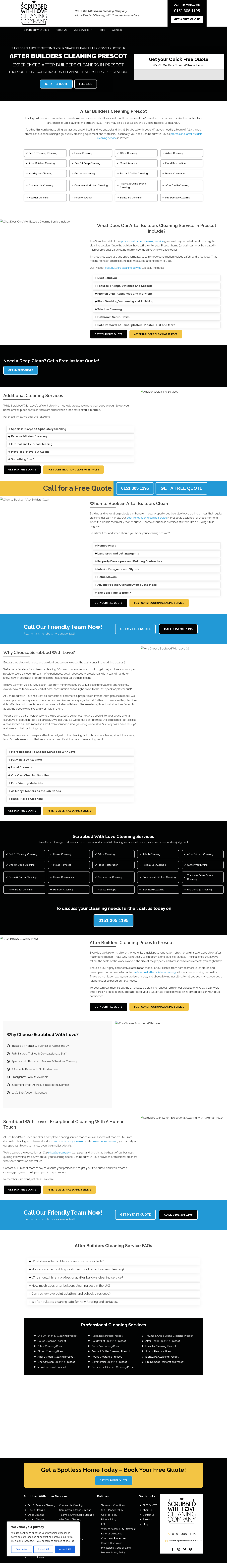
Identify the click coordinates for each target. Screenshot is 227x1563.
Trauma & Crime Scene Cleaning (76, 1515)
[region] (43, 1538)
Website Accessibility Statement (118, 1529)
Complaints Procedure (113, 1538)
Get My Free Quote (20, 370)
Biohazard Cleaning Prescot (161, 1356)
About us (147, 1510)
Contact (117, 29)
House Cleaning (36, 1510)
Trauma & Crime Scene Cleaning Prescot (169, 1335)
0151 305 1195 (187, 10)
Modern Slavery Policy (113, 1552)
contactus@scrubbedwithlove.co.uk (185, 1541)
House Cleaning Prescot (52, 1340)
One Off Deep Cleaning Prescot (56, 1361)
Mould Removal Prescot (52, 1367)
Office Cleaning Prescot (51, 1346)
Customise (22, 1549)
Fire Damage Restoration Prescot (164, 1361)
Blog (102, 29)
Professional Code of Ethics (116, 1547)
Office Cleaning (36, 1515)
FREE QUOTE (150, 1505)
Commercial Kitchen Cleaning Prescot (114, 1367)
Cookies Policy (109, 1515)
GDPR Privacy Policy (112, 1510)
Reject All (43, 1549)
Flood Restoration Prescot (107, 1335)
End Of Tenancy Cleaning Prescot (57, 1335)
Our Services (81, 29)
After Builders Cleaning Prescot (56, 1356)
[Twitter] (184, 1549)
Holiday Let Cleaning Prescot (109, 1340)
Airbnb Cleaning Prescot (52, 1351)
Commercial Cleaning (71, 1505)
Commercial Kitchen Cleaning (75, 1510)
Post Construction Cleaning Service (159, 603)
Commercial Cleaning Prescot (109, 1361)
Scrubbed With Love (36, 29)
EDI (103, 1524)
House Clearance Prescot (107, 1356)
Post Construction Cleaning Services (73, 469)
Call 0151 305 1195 (178, 629)
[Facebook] (172, 1549)
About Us (61, 29)
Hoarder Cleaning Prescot (160, 1346)
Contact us (148, 1515)
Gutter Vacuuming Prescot (107, 1346)
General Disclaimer (111, 1543)
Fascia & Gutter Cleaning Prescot (111, 1351)
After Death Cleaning (70, 1519)
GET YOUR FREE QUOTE (113, 1480)
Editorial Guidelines (111, 1533)
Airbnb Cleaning (36, 1519)
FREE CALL (85, 84)
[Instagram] (178, 1549)
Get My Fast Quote (135, 629)
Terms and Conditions (113, 1505)
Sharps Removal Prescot (159, 1351)
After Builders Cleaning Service (155, 334)
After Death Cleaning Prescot (162, 1340)
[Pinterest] (190, 1549)
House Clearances (38, 1557)
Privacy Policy (108, 1519)
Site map (147, 1519)
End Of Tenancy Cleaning (41, 1505)
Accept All (65, 1549)
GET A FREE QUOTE (187, 19)
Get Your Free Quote (108, 334)
